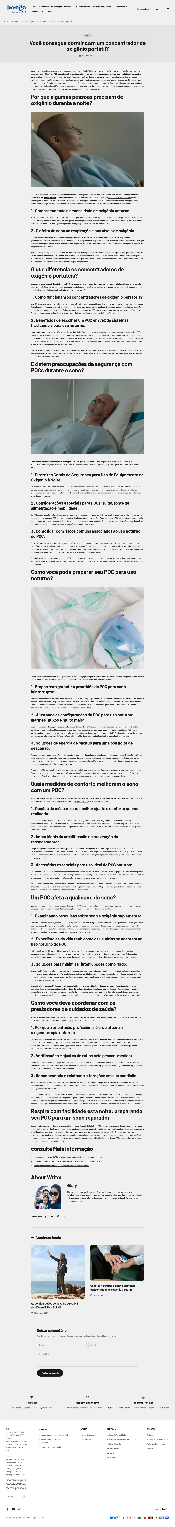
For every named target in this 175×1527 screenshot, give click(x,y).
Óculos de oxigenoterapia (50, 1447)
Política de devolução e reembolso (121, 1439)
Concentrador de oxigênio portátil (53, 1435)
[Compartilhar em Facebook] (45, 1216)
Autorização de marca (156, 1444)
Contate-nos (86, 1439)
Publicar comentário (50, 1373)
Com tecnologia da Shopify (34, 1518)
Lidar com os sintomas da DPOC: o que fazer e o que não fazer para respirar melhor (68, 1157)
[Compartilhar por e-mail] (64, 1216)
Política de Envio (114, 1444)
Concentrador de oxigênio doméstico (50, 1441)
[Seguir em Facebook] (7, 1509)
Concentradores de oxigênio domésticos (93, 6)
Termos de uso (113, 1448)
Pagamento (112, 1457)
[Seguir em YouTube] (13, 1509)
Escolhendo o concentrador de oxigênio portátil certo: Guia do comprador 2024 (67, 1161)
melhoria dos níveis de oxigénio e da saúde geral (96, 989)
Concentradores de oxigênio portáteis (55, 6)
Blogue (150, 1448)
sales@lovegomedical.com (17, 1441)
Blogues (51, 11)
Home (6, 21)
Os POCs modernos (39, 515)
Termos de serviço (93, 1336)
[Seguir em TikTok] (19, 1509)
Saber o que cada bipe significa (95, 736)
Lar (33, 6)
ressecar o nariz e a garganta (83, 848)
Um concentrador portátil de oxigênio (46, 284)
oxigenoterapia (81, 801)
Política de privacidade (73, 1336)
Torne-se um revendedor (157, 1439)
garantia (110, 1453)
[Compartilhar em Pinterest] (58, 1216)
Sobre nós (36, 11)
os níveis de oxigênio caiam (119, 197)
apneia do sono (50, 197)
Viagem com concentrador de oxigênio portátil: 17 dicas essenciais (61, 1165)
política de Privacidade (116, 1435)
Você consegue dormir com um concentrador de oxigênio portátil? (47, 21)
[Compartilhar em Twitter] (52, 1216)
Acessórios (120, 6)
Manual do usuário (88, 1435)
